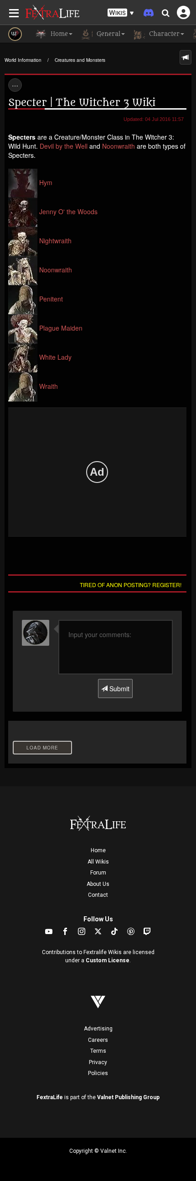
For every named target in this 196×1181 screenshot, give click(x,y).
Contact (98, 895)
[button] (121, 13)
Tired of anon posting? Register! (130, 584)
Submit (118, 688)
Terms (98, 1051)
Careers (98, 1040)
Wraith (48, 386)
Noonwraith (118, 146)
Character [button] (163, 33)
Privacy (98, 1062)
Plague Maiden (61, 327)
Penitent (51, 298)
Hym (45, 182)
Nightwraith (55, 240)
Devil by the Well (64, 146)
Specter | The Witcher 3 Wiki (81, 103)
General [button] (107, 33)
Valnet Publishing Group (128, 1097)
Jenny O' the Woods (68, 211)
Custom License (107, 960)
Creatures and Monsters (80, 60)
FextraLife (49, 1097)
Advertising (98, 1028)
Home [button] (58, 33)
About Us (98, 884)
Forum (98, 872)
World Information (23, 60)
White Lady (55, 357)
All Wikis (98, 862)
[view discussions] (185, 57)
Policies (98, 1073)
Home (98, 850)
